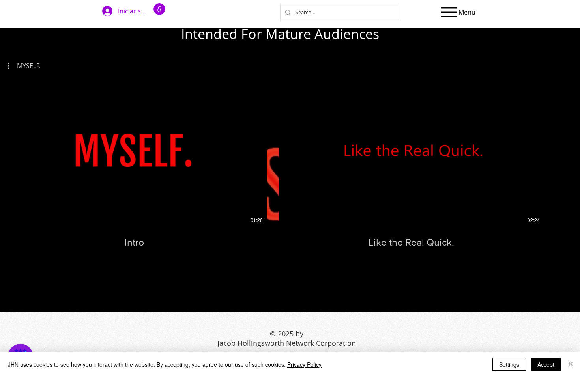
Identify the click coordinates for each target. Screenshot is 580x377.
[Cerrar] (570, 364)
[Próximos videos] (569, 150)
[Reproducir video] (134, 152)
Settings (509, 364)
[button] (159, 9)
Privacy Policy (304, 364)
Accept (545, 364)
